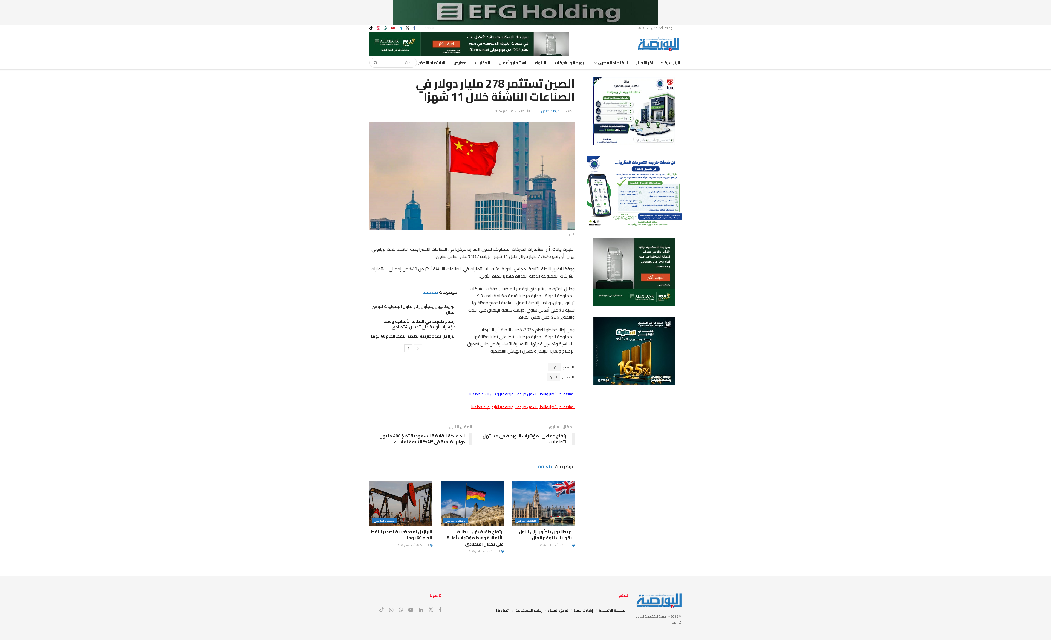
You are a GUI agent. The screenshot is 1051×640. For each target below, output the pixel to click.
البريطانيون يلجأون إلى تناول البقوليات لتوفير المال (414, 309)
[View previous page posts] (418, 348)
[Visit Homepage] (660, 44)
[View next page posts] (408, 348)
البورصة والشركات (571, 62)
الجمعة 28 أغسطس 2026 (555, 545)
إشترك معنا (583, 610)
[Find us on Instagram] (378, 28)
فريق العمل (558, 610)
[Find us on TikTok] (371, 28)
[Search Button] (373, 63)
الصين (553, 377)
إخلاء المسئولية (528, 610)
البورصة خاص (552, 111)
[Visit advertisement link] (525, 12)
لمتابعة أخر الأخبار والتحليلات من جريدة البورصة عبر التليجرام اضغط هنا (523, 406)
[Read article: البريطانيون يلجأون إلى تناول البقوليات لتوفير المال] (543, 503)
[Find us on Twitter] (407, 28)
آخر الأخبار (644, 62)
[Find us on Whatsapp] (385, 28)
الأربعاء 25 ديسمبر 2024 (512, 111)
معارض (460, 62)
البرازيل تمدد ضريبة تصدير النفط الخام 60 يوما (413, 336)
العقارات (482, 62)
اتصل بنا (503, 610)
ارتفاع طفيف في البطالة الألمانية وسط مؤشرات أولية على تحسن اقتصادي (420, 324)
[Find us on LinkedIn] (400, 28)
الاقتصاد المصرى (613, 62)
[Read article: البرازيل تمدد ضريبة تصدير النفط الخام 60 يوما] (400, 503)
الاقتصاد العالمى (527, 520)
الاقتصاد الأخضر (431, 62)
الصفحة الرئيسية (612, 610)
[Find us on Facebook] (414, 28)
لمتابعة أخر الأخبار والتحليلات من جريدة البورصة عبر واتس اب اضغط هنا (522, 393)
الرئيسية (672, 62)
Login (427, 28)
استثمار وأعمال (512, 62)
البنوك (540, 62)
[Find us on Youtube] (393, 28)
